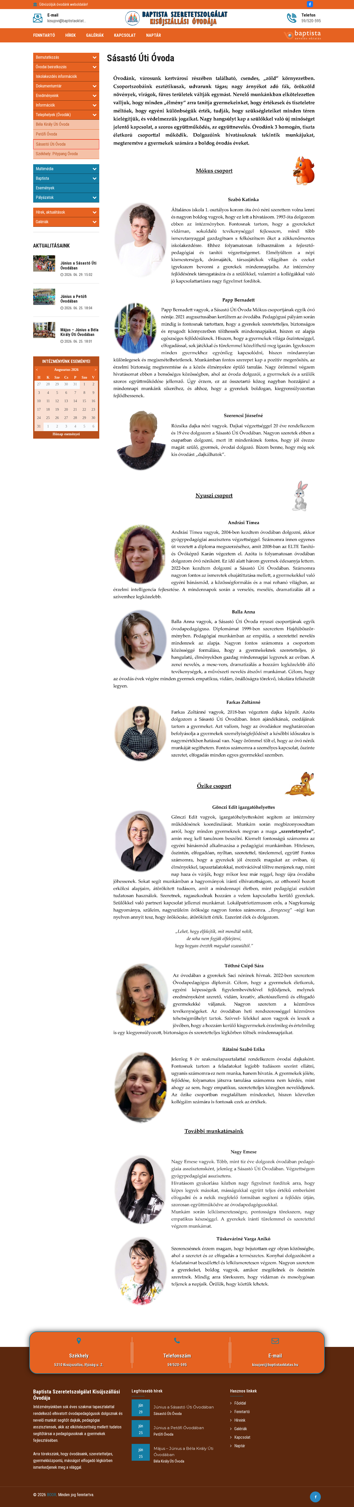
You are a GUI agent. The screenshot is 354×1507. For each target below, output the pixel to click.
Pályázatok (45, 197)
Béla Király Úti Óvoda (52, 124)
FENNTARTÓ (44, 35)
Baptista (42, 178)
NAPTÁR (153, 35)
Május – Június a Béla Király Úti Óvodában (79, 332)
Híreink (239, 1420)
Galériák (42, 221)
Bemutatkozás (47, 57)
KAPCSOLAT (125, 35)
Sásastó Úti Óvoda (51, 144)
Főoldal (240, 1403)
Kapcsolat (242, 1437)
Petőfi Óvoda (46, 134)
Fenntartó (242, 1411)
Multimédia (44, 168)
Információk (45, 105)
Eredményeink (47, 95)
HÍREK (70, 35)
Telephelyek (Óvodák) (53, 114)
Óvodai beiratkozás (51, 66)
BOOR (51, 1494)
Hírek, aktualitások (50, 212)
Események (45, 187)
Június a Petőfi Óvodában (73, 299)
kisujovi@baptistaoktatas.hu (275, 1364)
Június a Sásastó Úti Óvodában (78, 265)
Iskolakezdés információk (56, 76)
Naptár (239, 1445)
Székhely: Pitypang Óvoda (57, 153)
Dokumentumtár (49, 86)
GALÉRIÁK (95, 35)
